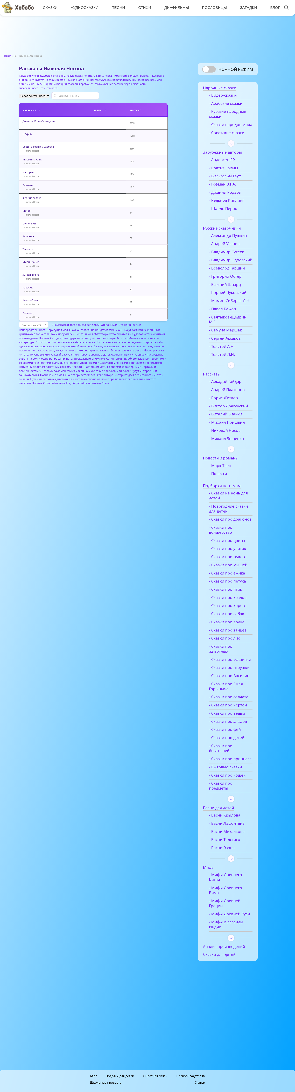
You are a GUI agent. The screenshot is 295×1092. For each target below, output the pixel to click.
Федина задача (32, 198)
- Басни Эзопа (222, 847)
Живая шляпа (31, 274)
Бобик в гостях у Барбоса (38, 146)
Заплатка (28, 236)
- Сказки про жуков (227, 556)
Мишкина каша (32, 159)
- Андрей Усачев (224, 243)
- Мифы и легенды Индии (226, 925)
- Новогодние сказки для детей (228, 509)
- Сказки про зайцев (228, 630)
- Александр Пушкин (228, 235)
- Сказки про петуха (227, 581)
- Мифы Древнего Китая (225, 877)
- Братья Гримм (223, 168)
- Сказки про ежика (227, 573)
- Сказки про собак (226, 613)
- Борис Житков (223, 397)
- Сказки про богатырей (220, 748)
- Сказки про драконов (230, 519)
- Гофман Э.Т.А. (222, 184)
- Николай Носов (225, 430)
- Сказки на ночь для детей (228, 496)
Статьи (200, 1082)
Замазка (28, 185)
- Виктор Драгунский (228, 406)
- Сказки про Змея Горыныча (226, 686)
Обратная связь (155, 1076)
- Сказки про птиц (225, 589)
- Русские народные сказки (227, 114)
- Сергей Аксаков (225, 338)
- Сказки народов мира (230, 124)
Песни (118, 7)
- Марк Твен (220, 465)
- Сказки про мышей (228, 565)
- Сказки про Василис (229, 675)
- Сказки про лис (224, 638)
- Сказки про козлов (228, 597)
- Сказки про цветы (227, 540)
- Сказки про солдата (228, 696)
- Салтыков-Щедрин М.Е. (227, 320)
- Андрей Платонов (227, 389)
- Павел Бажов (222, 309)
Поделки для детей (120, 1076)
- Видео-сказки (223, 95)
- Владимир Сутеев (226, 252)
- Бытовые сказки (225, 767)
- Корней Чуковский (227, 292)
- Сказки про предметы (220, 786)
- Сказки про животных (220, 649)
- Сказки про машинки (230, 659)
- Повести (218, 473)
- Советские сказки (226, 132)
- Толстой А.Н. (222, 346)
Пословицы (214, 7)
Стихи (144, 7)
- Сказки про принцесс (230, 758)
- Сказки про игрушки (229, 667)
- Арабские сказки (225, 103)
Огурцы (27, 134)
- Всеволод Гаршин (227, 268)
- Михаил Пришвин (227, 422)
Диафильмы (176, 7)
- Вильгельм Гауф (225, 176)
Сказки (50, 7)
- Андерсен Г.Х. (222, 159)
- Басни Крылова (224, 815)
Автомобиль (30, 300)
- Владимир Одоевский (230, 260)
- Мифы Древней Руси (229, 914)
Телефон (28, 249)
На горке (28, 172)
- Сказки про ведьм (227, 713)
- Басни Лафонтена (227, 823)
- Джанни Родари (225, 192)
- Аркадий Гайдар (225, 381)
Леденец (28, 313)
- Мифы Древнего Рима (225, 890)
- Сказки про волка (226, 622)
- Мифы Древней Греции (224, 903)
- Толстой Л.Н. (222, 354)
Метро (27, 210)
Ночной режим (235, 69)
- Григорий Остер (225, 276)
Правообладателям (190, 1076)
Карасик (28, 287)
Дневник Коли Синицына (39, 121)
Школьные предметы (106, 1082)
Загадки (248, 7)
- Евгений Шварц (225, 284)
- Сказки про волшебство (220, 530)
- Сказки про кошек (227, 775)
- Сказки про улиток (227, 548)
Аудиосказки (84, 7)
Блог (275, 7)
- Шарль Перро (223, 208)
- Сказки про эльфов (228, 721)
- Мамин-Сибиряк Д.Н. (229, 300)
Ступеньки (29, 223)
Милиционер (31, 262)
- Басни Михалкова (227, 831)
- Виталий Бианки (225, 414)
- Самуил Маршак (225, 330)
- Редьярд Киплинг (226, 200)
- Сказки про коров (227, 605)
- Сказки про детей (226, 737)
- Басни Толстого (224, 839)
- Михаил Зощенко (226, 438)
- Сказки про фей (225, 729)
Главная (7, 55)
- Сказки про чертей (228, 705)
